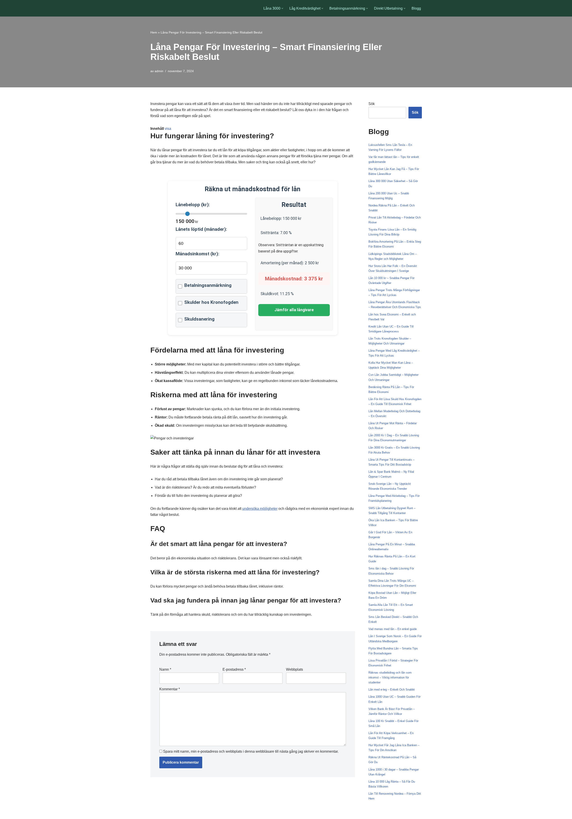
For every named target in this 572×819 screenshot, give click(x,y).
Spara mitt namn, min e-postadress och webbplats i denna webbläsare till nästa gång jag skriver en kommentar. (251, 751)
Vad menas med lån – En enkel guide (392, 629)
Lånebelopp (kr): (193, 204)
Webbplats (294, 669)
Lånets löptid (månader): (201, 229)
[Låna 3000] (167, 8)
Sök (371, 104)
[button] (282, 8)
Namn (165, 669)
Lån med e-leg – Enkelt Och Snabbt (391, 689)
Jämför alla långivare (294, 310)
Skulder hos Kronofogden (211, 302)
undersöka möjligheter (260, 508)
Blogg (416, 8)
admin (159, 71)
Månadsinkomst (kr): (197, 253)
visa (168, 128)
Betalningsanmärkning (207, 285)
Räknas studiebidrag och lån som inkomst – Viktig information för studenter (390, 677)
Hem (153, 32)
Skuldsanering (199, 319)
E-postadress (234, 669)
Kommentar (169, 689)
